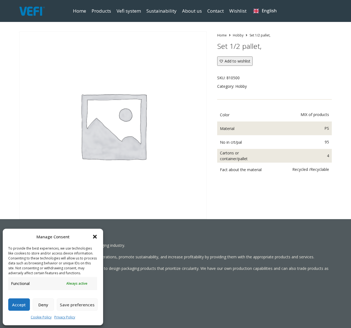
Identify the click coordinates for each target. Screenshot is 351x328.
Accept (19, 304)
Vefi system (129, 11)
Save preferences (77, 304)
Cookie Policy (41, 317)
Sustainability (161, 11)
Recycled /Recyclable (310, 169)
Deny (43, 304)
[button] (95, 236)
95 (327, 142)
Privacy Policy (64, 317)
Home (79, 11)
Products (101, 11)
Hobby (238, 35)
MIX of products (315, 114)
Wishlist (238, 11)
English (269, 11)
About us (192, 11)
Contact (215, 11)
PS (326, 128)
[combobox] (265, 10)
